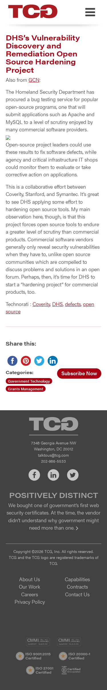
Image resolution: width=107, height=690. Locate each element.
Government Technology (29, 381)
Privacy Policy (30, 601)
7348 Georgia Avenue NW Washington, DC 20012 (53, 446)
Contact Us (77, 594)
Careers (29, 594)
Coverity (41, 303)
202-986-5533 (53, 461)
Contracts (77, 586)
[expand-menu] (90, 12)
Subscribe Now (79, 373)
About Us (29, 579)
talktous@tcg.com (53, 455)
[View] (53, 531)
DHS (57, 303)
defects (73, 303)
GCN (34, 79)
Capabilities (77, 579)
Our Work (29, 586)
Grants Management (25, 388)
